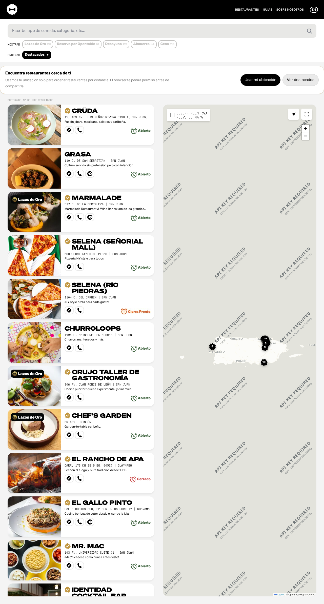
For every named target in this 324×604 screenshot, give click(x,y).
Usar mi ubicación (260, 80)
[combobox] (162, 31)
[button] (212, 347)
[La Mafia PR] (12, 9)
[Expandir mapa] (306, 114)
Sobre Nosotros (290, 9)
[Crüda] (81, 125)
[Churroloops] (81, 342)
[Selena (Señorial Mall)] (81, 255)
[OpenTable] (89, 174)
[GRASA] (81, 168)
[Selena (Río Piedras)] (81, 299)
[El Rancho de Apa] (81, 473)
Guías (267, 9)
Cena (167, 44)
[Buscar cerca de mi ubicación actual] (293, 114)
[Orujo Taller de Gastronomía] (81, 386)
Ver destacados (300, 80)
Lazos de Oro (38, 44)
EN (314, 9)
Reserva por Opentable (78, 44)
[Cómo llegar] (69, 130)
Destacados (35, 55)
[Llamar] (79, 130)
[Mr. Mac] (81, 560)
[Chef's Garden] (81, 429)
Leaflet (280, 594)
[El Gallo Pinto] (81, 516)
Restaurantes (247, 9)
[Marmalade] (81, 212)
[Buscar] (309, 31)
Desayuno (116, 44)
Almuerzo (143, 44)
